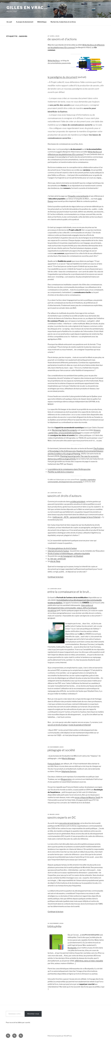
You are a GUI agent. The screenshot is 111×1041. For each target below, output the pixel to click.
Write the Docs (54, 61)
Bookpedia (72, 948)
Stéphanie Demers (68, 771)
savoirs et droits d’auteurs (64, 495)
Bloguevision (66, 779)
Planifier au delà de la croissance (61, 472)
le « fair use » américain (57, 559)
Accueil (9, 22)
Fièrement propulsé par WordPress (60, 1036)
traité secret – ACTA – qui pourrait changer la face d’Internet (76, 517)
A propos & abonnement (24, 22)
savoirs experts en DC (61, 817)
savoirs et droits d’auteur (58, 725)
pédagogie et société (61, 750)
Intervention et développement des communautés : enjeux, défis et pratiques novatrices (72, 608)
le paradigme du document (62, 77)
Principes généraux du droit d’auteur (62, 548)
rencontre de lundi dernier (69, 823)
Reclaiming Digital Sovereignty (64, 430)
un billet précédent (77, 502)
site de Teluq (55, 561)
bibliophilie (54, 926)
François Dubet (54, 764)
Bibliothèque (42, 22)
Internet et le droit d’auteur (58, 551)
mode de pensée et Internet (79, 725)
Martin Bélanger (68, 758)
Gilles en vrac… (27, 7)
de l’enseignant (66, 556)
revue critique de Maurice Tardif (87, 797)
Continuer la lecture (55, 577)
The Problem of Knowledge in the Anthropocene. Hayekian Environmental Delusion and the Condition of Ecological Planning (76, 451)
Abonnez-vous (33, 1014)
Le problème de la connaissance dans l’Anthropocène (69, 469)
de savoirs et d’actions (62, 39)
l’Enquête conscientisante (78, 196)
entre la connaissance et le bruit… (69, 591)
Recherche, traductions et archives (63, 22)
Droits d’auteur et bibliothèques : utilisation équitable (69, 554)
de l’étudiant (78, 556)
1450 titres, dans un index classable (89, 961)
